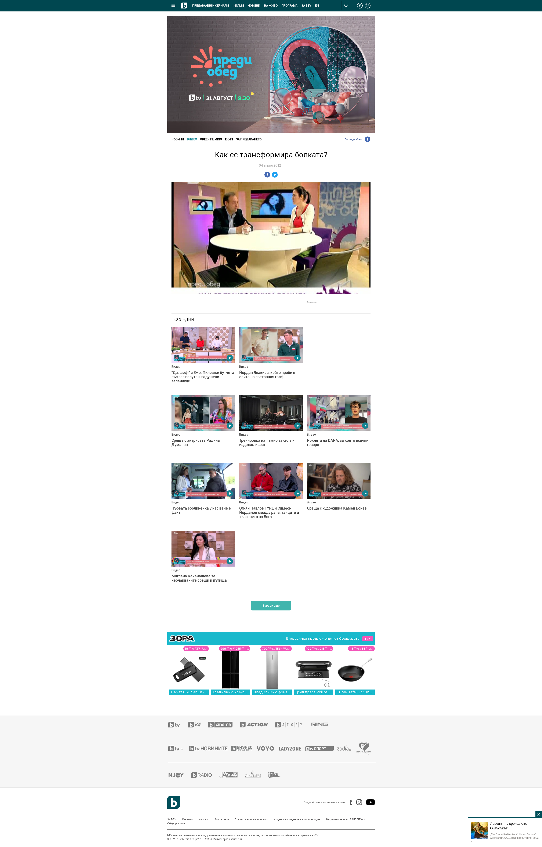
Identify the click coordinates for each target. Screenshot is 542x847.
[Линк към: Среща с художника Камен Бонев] (339, 495)
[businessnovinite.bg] (244, 748)
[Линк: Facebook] (349, 802)
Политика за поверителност (251, 819)
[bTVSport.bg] (321, 748)
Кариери (204, 819)
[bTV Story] (293, 724)
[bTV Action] (257, 724)
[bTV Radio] (205, 775)
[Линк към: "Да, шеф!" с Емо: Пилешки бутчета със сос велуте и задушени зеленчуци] (203, 359)
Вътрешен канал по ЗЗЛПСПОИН (345, 819)
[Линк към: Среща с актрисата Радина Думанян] (203, 427)
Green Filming (211, 139)
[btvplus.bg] (178, 748)
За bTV (306, 5)
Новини (254, 5)
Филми (238, 5)
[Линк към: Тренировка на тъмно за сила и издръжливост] (271, 427)
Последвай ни (353, 139)
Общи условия (176, 823)
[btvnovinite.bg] (209, 748)
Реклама (187, 819)
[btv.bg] (178, 724)
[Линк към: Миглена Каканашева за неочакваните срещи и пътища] (203, 562)
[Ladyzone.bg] (292, 748)
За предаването (249, 139)
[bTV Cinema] (224, 724)
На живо (271, 5)
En (317, 5)
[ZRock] (278, 775)
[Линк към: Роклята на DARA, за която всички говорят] (339, 427)
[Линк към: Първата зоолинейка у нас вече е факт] (203, 495)
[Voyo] (268, 748)
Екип (229, 139)
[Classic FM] (256, 775)
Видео (192, 139)
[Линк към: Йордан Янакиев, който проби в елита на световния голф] (271, 359)
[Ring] (323, 725)
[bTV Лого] (173, 802)
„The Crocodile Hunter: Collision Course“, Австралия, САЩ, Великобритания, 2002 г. (505, 838)
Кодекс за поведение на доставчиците (297, 819)
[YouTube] (368, 802)
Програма (289, 5)
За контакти (221, 819)
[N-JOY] (179, 775)
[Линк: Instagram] (357, 802)
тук (367, 638)
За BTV (171, 819)
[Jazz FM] (232, 774)
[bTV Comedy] (198, 724)
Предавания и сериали (210, 5)
